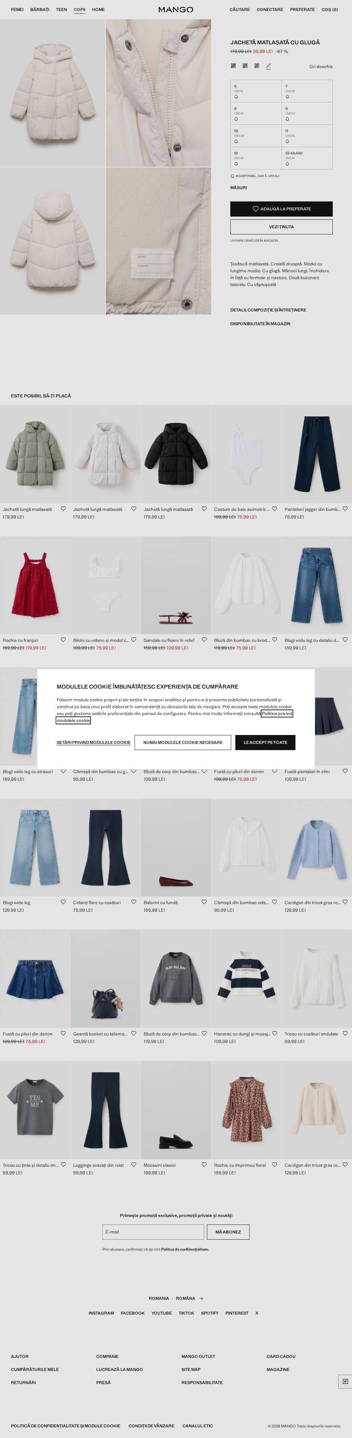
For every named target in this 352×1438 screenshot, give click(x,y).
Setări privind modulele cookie (94, 742)
